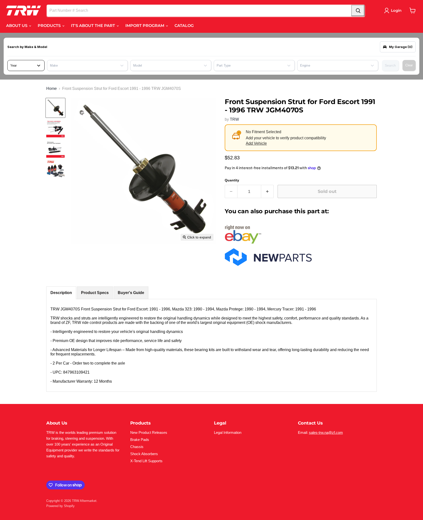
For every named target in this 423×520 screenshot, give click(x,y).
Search (390, 65)
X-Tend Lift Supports (146, 461)
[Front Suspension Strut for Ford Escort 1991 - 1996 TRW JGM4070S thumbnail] (55, 108)
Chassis (136, 447)
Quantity (232, 180)
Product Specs (95, 293)
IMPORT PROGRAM (145, 25)
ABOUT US (17, 25)
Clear (409, 65)
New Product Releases (148, 432)
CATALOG (184, 25)
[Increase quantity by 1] (267, 191)
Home (51, 88)
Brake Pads (139, 439)
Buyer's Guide (131, 293)
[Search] (357, 10)
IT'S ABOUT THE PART (93, 25)
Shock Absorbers (144, 454)
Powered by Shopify (60, 506)
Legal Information (227, 432)
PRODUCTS (50, 25)
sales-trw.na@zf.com (326, 432)
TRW (234, 119)
